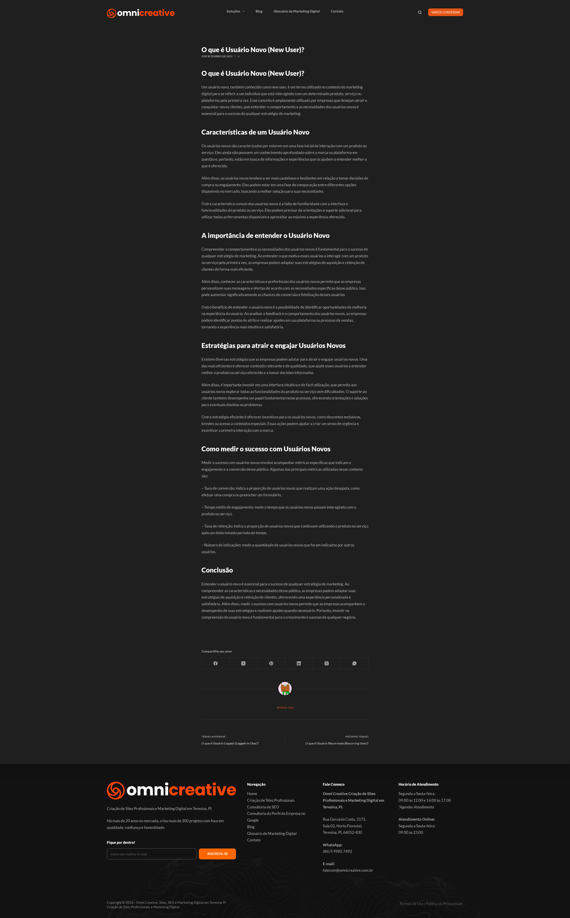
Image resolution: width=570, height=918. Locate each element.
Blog (259, 11)
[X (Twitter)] (243, 663)
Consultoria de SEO (263, 807)
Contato (337, 11)
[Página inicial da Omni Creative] (141, 13)
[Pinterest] (271, 663)
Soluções (233, 11)
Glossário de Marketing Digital (297, 11)
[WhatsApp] (354, 663)
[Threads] (327, 663)
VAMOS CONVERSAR (446, 12)
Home (252, 793)
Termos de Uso (411, 903)
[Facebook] (216, 663)
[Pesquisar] (419, 12)
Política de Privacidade (444, 903)
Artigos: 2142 (285, 707)
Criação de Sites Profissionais (271, 800)
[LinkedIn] (299, 663)
